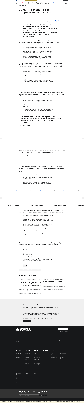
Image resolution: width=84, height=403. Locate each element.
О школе (17, 3)
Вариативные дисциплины (37, 357)
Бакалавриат (25, 2)
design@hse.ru (58, 338)
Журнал (35, 3)
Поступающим (20, 3)
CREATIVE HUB (46, 3)
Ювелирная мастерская (62, 354)
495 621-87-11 (32, 338)
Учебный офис (35, 354)
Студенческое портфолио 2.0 (37, 364)
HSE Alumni (43, 354)
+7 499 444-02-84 (19, 338)
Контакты (17, 382)
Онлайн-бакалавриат (18, 353)
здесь (41, 401)
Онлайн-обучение (54, 2)
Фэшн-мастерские (62, 357)
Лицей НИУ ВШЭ (27, 363)
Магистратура (30, 2)
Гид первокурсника (25, 3)
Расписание (35, 353)
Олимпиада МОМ (27, 357)
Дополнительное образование (40, 2)
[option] (18, 198)
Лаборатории (62, 2)
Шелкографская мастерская (63, 353)
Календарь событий (18, 373)
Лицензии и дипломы (18, 378)
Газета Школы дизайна (45, 376)
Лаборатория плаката (62, 358)
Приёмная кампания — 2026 (19, 2)
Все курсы (66, 2)
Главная (20, 5)
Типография (52, 353)
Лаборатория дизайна (53, 354)
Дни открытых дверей (27, 353)
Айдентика (17, 381)
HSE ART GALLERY (39, 3)
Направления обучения (19, 362)
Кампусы (17, 377)
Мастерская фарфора (53, 358)
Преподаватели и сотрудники (19, 374)
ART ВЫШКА (66, 3)
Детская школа (47, 2)
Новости (33, 3)
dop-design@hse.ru (59, 340)
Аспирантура (34, 2)
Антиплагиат (26, 373)
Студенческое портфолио (19, 361)
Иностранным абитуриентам (28, 354)
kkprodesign (31, 99)
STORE (42, 3)
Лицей (50, 2)
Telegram (35, 373)
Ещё (48, 3)
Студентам (29, 3)
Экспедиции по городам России (29, 374)
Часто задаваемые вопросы (28, 364)
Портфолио (58, 2)
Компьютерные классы (54, 357)
